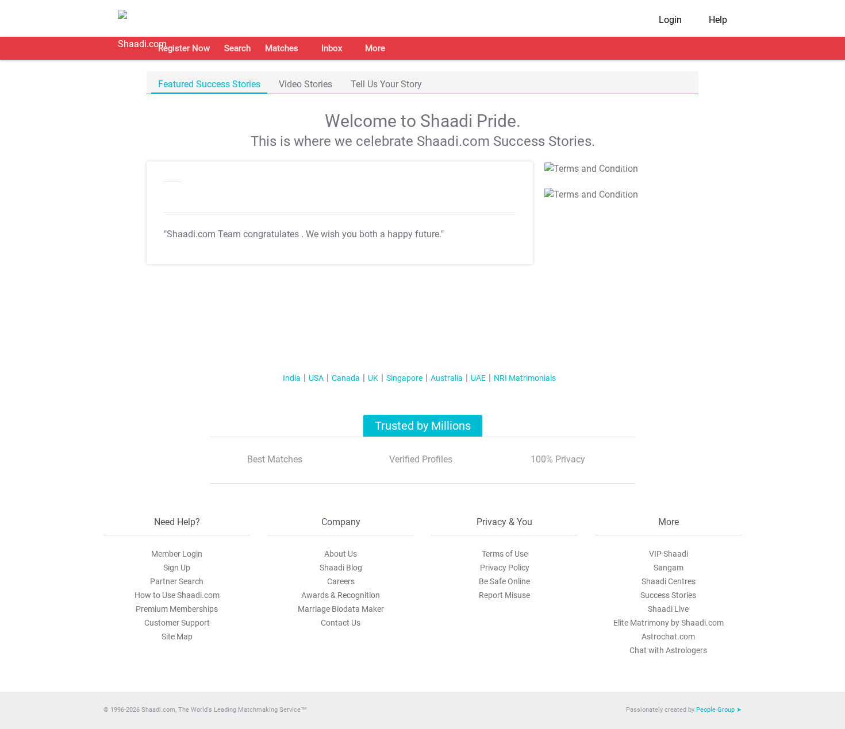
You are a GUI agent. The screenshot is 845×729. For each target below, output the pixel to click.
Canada (346, 378)
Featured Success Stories (209, 84)
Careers (341, 581)
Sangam (668, 567)
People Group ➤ (719, 709)
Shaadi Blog (341, 567)
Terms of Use (505, 553)
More (375, 48)
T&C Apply (617, 164)
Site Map (177, 636)
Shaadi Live (668, 609)
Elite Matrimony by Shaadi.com (668, 622)
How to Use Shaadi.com (177, 595)
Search (237, 48)
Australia (447, 378)
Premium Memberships (177, 609)
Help (718, 19)
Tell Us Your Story (386, 84)
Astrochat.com (668, 636)
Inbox (331, 48)
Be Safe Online (504, 581)
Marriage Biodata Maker (341, 609)
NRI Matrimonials (525, 378)
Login (670, 19)
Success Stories (668, 595)
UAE (478, 378)
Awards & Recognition (340, 595)
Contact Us (340, 622)
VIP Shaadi (668, 553)
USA (316, 378)
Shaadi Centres (669, 581)
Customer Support (177, 622)
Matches (281, 48)
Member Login (176, 553)
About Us (340, 553)
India (292, 378)
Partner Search (176, 581)
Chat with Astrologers (668, 650)
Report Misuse (504, 595)
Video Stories (305, 84)
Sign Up (176, 567)
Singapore (404, 378)
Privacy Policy (504, 567)
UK (373, 378)
